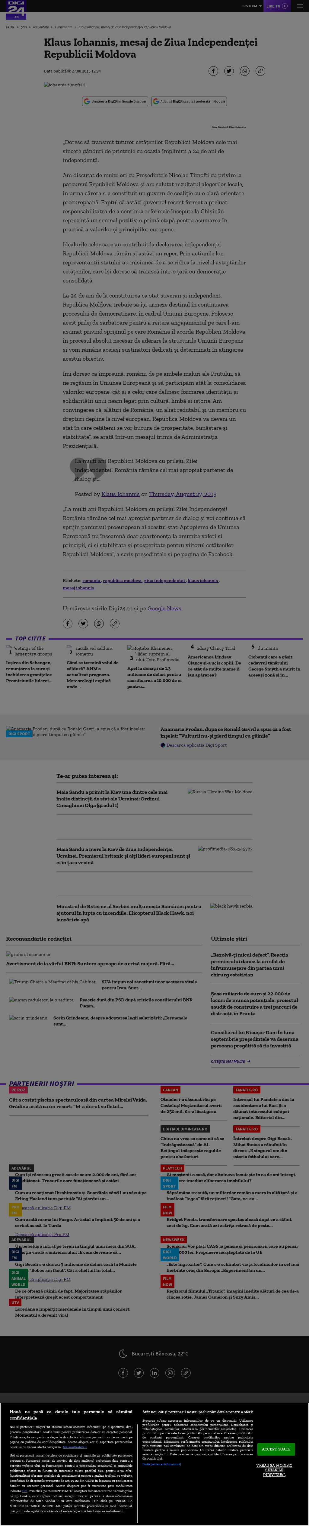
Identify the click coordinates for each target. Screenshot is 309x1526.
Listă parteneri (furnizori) (161, 1464)
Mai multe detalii (75, 1447)
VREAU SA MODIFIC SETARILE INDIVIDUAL (274, 1470)
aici (24, 1490)
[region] (154, 1464)
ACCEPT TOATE (276, 1449)
